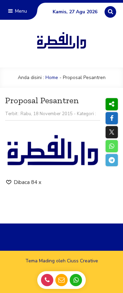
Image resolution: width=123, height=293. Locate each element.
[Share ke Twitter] (111, 132)
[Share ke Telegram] (111, 160)
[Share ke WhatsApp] (111, 146)
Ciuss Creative (82, 261)
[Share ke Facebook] (111, 118)
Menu (20, 11)
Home (51, 77)
